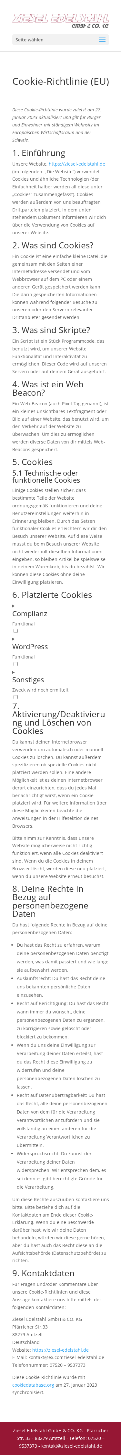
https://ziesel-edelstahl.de (77, 164)
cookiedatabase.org (33, 1385)
